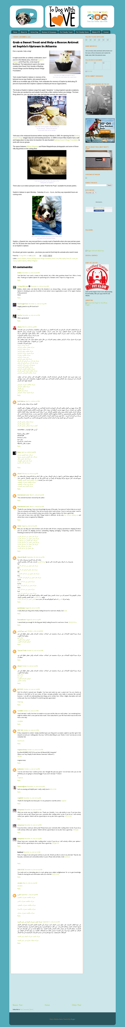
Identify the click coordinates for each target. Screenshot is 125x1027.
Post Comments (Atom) (26, 1009)
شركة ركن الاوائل (22, 390)
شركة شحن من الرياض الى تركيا (26, 585)
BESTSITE (20, 689)
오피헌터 (20, 721)
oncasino (19, 883)
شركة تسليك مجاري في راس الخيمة (27, 940)
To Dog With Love (22, 286)
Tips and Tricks (21, 650)
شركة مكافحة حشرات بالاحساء (26, 909)
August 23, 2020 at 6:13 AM (29, 526)
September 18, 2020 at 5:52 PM (35, 557)
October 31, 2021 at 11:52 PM (32, 769)
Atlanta (29, 258)
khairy (19, 452)
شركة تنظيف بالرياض (23, 349)
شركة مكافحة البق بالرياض (25, 367)
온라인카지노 (73, 622)
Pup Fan (19, 315)
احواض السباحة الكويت (24, 642)
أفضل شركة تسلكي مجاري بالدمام (27, 426)
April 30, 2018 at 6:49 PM (29, 452)
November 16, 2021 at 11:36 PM (33, 825)
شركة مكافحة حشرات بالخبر (25, 901)
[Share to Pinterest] (51, 256)
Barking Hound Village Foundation (66, 140)
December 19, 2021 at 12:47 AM (33, 869)
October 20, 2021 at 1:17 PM (31, 730)
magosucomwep (22, 749)
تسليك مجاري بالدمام (23, 424)
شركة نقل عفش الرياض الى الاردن (27, 570)
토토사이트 (53, 789)
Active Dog (34, 32)
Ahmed (19, 666)
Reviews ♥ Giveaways (49, 32)
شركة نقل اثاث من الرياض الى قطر (27, 363)
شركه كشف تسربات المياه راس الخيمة (28, 936)
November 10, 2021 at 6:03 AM (36, 786)
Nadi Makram (21, 401)
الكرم (19, 895)
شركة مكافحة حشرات (23, 355)
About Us (24, 32)
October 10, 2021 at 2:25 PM (30, 666)
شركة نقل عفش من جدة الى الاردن (27, 536)
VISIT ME (20, 730)
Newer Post (17, 1005)
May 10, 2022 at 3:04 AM (30, 883)
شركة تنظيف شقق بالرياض (25, 351)
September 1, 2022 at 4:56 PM (29, 895)
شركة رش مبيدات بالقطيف (25, 484)
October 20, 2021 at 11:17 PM (35, 749)
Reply (19, 280)
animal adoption (21, 258)
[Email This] (44, 256)
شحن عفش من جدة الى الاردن (26, 599)
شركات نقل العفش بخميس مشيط (27, 457)
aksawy (19, 327)
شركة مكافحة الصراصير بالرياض (26, 373)
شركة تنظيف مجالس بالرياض (25, 347)
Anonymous (20, 809)
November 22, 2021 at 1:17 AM (32, 852)
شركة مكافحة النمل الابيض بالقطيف (27, 480)
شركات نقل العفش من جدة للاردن (27, 540)
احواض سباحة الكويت (23, 640)
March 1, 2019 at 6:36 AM (37, 495)
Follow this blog (99, 210)
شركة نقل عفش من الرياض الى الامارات (29, 577)
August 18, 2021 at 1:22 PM (32, 608)
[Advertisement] (47, 989)
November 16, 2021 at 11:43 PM (33, 838)
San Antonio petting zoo (71, 515)
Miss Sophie (62, 258)
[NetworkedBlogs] (98, 208)
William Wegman (32, 146)
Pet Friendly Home (82, 32)
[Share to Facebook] (49, 256)
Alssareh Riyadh (21, 557)
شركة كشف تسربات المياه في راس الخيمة (29, 922)
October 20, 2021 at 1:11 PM (30, 711)
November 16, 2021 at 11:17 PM (33, 809)
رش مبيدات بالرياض (23, 357)
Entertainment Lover (23, 495)
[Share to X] (47, 256)
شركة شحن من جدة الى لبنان (26, 589)
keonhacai (67, 857)
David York (55, 258)
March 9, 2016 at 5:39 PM (29, 327)
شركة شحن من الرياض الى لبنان (26, 593)
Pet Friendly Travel (66, 32)
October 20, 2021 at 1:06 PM (32, 689)
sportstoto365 (21, 608)
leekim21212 (20, 769)
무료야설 (20, 702)
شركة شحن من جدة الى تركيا (26, 581)
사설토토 (20, 778)
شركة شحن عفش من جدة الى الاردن (28, 538)
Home (15, 32)
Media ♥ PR (96, 32)
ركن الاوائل (20, 388)
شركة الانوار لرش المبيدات (25, 486)
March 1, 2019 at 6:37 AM (37, 506)
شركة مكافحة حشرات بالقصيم (26, 897)
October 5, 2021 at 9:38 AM (35, 631)
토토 (65, 611)
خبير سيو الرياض (22, 631)
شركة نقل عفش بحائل (24, 459)
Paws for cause (70, 258)
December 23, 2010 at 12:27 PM (31, 315)
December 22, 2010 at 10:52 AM (40, 286)
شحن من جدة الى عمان (24, 546)
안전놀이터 (55, 843)
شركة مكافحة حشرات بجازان (26, 913)
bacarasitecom (21, 619)
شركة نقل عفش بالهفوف (24, 461)
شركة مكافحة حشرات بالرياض (26, 384)
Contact (106, 32)
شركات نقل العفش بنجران (25, 455)
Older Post (76, 1005)
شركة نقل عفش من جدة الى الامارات (28, 574)
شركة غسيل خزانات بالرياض (25, 353)
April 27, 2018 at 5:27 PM (33, 401)
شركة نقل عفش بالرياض (24, 359)
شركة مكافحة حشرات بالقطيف (26, 482)
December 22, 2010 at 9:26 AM (31, 273)
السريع (60, 599)
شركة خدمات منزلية (23, 345)
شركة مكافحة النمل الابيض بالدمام (27, 371)
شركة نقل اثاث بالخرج (23, 463)
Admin (19, 526)
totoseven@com (22, 786)
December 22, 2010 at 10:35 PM (37, 304)
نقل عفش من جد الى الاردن (25, 548)
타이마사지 (20, 741)
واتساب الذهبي (21, 680)
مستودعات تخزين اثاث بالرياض (26, 365)
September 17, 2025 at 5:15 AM (51, 922)
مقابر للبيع (20, 638)
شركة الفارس (42, 562)
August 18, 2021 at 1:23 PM (33, 619)
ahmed (19, 473)
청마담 (19, 756)
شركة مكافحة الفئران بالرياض (26, 369)
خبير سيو (20, 677)
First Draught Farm (22, 304)
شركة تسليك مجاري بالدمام (25, 422)
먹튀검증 (75, 830)
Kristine (19, 273)
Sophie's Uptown (22, 261)
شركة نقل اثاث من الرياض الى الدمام (28, 361)
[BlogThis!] (46, 256)
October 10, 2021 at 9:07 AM (35, 650)
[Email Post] (40, 255)
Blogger (73, 1019)
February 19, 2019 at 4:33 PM (30, 473)
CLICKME (20, 711)
